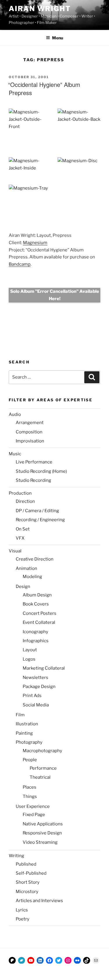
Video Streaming (40, 842)
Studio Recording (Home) (41, 471)
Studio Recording (33, 480)
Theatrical (40, 777)
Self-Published (31, 873)
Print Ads (32, 695)
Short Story (28, 882)
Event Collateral (39, 622)
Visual (15, 551)
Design (23, 586)
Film (20, 714)
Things (30, 796)
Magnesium (35, 242)
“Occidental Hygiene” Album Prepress (44, 88)
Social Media (36, 705)
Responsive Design (42, 833)
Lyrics (22, 910)
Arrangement (30, 422)
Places (29, 787)
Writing (16, 855)
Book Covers (36, 604)
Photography (29, 742)
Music (15, 453)
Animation (26, 568)
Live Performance (34, 462)
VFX (20, 538)
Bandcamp (20, 264)
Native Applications (43, 824)
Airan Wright (40, 8)
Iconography (35, 631)
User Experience (33, 806)
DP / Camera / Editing (37, 510)
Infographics (36, 640)
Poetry (22, 919)
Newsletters (35, 677)
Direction (25, 501)
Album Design (37, 595)
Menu (57, 37)
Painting (24, 733)
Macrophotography (42, 750)
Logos (29, 659)
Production (20, 493)
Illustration (27, 724)
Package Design (39, 686)
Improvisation (30, 441)
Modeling (32, 576)
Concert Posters (39, 613)
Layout (30, 649)
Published (26, 864)
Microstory (27, 891)
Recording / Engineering (40, 519)
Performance (43, 768)
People (30, 759)
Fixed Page (34, 814)
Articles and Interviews (39, 900)
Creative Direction (34, 559)
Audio (15, 414)
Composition (29, 432)
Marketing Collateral (44, 668)
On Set (23, 529)
